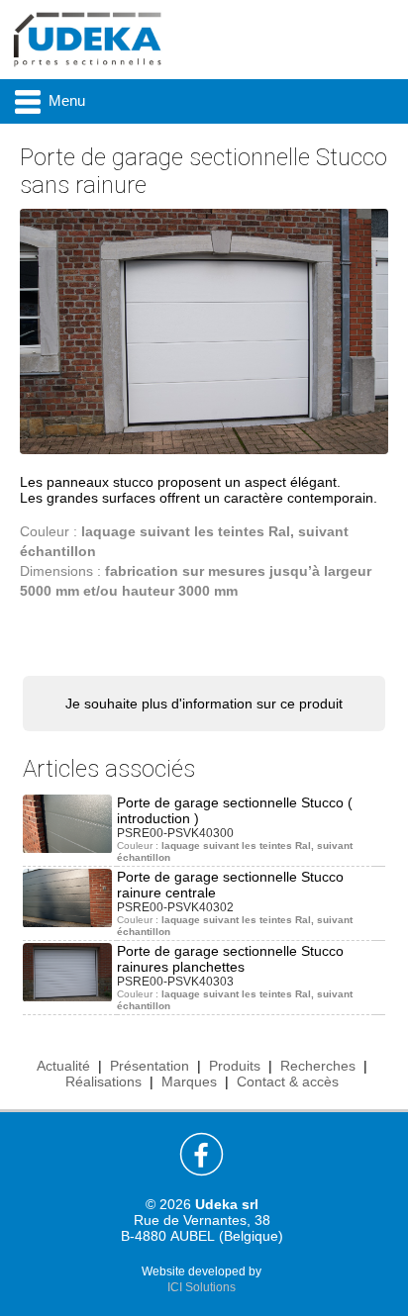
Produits (234, 1066)
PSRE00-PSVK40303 (175, 981)
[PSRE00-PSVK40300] (67, 822)
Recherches (318, 1066)
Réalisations (103, 1081)
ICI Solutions (201, 1287)
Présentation (149, 1066)
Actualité (63, 1066)
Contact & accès (288, 1081)
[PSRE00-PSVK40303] (67, 971)
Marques (189, 1081)
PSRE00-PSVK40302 (175, 907)
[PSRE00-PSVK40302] (67, 896)
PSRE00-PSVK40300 (175, 833)
